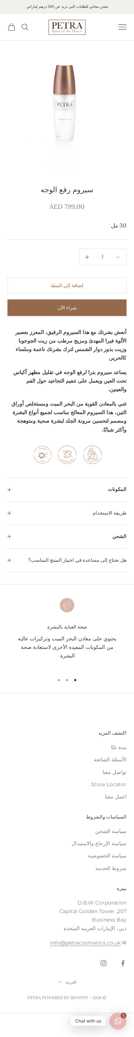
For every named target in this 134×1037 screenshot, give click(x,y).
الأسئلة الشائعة (110, 759)
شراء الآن (67, 308)
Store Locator (109, 784)
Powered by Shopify (65, 997)
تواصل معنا (114, 772)
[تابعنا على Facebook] (123, 963)
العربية (71, 982)
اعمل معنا (116, 796)
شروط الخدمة (111, 868)
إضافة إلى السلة (67, 285)
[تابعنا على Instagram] (103, 963)
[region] (67, 631)
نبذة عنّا (119, 747)
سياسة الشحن (111, 831)
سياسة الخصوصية (107, 855)
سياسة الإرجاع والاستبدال (99, 843)
